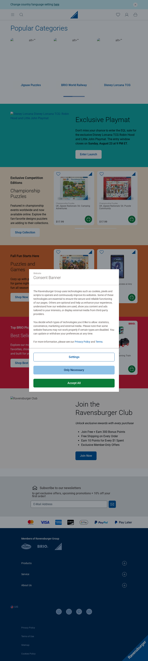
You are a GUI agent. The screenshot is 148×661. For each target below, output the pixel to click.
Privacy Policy (82, 341)
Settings (74, 357)
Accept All (74, 383)
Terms (99, 341)
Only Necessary (74, 370)
